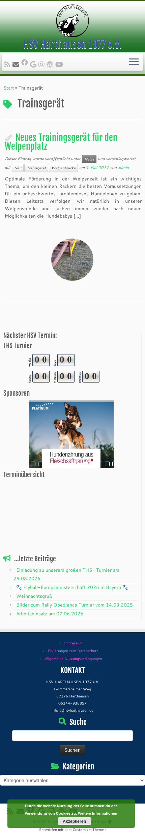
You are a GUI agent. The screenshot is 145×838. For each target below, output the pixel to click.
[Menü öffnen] (134, 62)
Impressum (73, 643)
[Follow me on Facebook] (25, 62)
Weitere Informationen (97, 813)
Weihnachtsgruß (34, 596)
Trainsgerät (36, 168)
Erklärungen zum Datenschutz (73, 651)
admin (123, 167)
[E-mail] (16, 64)
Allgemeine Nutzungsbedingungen (73, 658)
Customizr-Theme (88, 829)
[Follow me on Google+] (34, 64)
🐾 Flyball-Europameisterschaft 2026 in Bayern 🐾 (72, 587)
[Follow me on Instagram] (42, 64)
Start (8, 87)
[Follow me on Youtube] (60, 64)
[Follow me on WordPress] (51, 64)
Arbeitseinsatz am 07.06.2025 (49, 613)
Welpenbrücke (63, 168)
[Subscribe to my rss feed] (8, 64)
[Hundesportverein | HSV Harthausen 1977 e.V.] (72, 21)
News (89, 159)
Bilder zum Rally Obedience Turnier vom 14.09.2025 (74, 604)
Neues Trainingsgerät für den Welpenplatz (61, 142)
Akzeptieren (74, 821)
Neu (17, 168)
